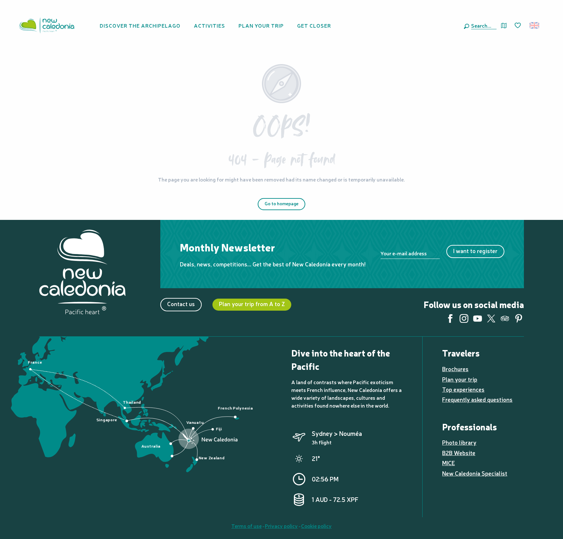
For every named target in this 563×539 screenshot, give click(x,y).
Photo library (459, 442)
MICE (448, 462)
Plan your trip (459, 379)
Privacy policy (281, 525)
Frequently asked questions (477, 399)
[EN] (534, 25)
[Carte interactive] (503, 25)
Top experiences (463, 389)
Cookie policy (316, 525)
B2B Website (458, 452)
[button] (482, 25)
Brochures (455, 368)
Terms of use (246, 525)
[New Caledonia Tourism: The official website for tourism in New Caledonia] (46, 25)
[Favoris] (518, 25)
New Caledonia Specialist (474, 473)
